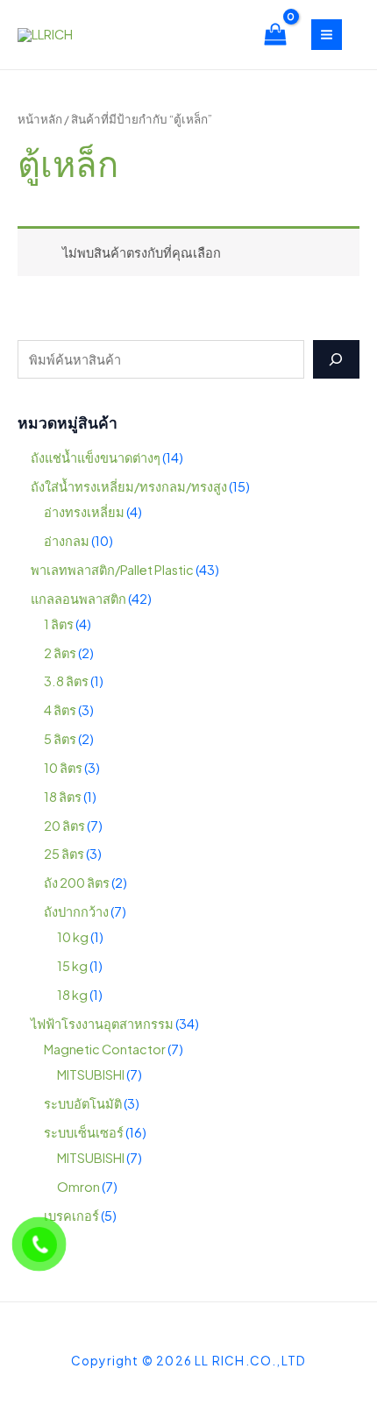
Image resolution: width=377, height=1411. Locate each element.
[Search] (336, 359)
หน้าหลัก (40, 118)
